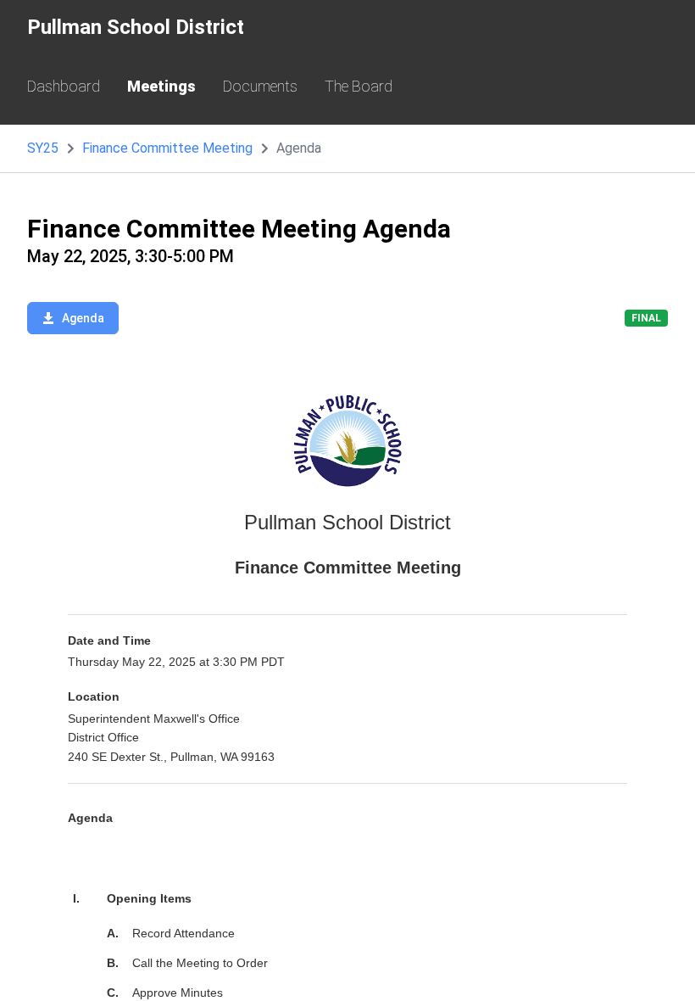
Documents (260, 86)
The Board (358, 86)
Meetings (161, 86)
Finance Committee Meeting (167, 148)
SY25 (42, 148)
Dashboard (63, 86)
